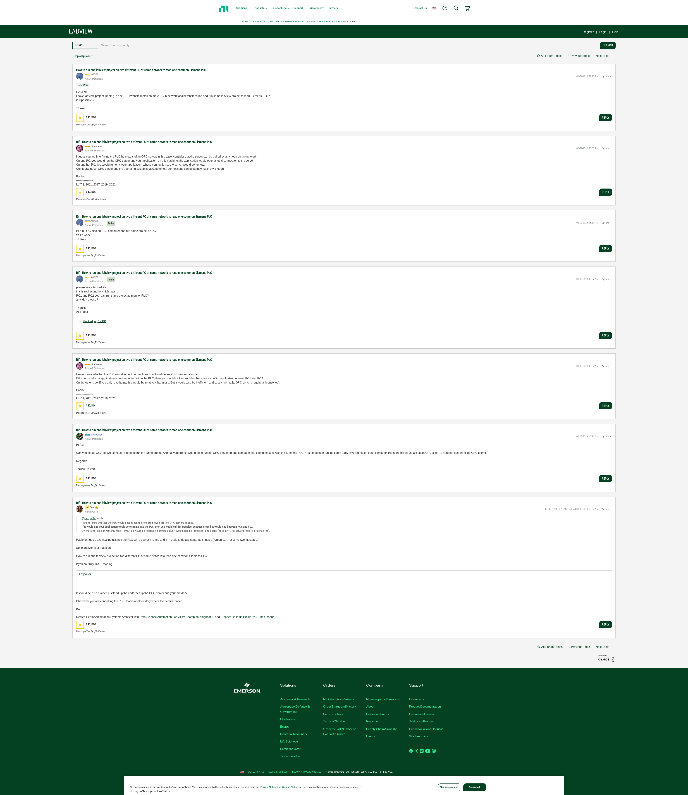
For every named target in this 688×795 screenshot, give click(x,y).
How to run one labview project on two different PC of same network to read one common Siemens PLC (141, 70)
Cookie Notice (290, 787)
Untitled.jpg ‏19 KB (94, 321)
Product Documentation (425, 706)
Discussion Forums (280, 21)
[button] (80, 118)
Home (245, 21)
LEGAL (271, 771)
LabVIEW (341, 21)
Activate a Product (421, 721)
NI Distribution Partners (338, 699)
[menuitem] (243, 9)
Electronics (287, 719)
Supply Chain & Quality (381, 729)
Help (615, 32)
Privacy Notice (268, 787)
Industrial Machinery (293, 734)
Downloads (416, 699)
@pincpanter (89, 518)
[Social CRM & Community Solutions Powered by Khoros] (606, 658)
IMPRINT (282, 771)
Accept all (474, 787)
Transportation (290, 756)
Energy (285, 726)
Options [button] (605, 76)
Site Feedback (418, 736)
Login (602, 32)
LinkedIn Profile (241, 616)
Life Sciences (289, 741)
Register (588, 32)
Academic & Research (295, 699)
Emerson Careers (377, 714)
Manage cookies (312, 771)
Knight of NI (206, 616)
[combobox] (348, 45)
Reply (605, 117)
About (370, 706)
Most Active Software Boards (314, 21)
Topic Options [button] (82, 56)
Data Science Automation (156, 616)
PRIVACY (295, 771)
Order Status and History (339, 706)
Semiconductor (290, 749)
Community (258, 21)
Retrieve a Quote (334, 714)
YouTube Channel (263, 616)
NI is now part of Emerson (382, 699)
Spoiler (86, 574)
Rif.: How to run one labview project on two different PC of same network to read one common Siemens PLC (144, 142)
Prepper (226, 616)
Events (370, 736)
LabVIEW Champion (186, 616)
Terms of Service (334, 721)
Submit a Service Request (426, 729)
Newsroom (373, 721)
